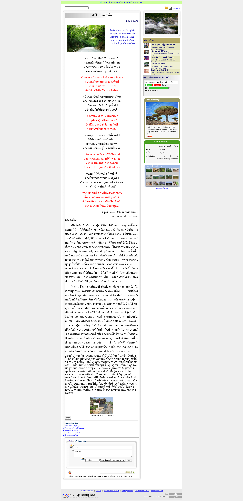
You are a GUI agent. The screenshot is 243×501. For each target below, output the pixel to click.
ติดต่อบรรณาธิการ (157, 491)
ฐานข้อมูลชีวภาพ (127, 491)
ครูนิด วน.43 (132, 21)
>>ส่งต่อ (176, 8)
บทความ (98, 491)
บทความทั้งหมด (162, 189)
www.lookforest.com (87, 491)
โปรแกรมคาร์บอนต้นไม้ (111, 491)
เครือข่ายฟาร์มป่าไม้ (142, 491)
